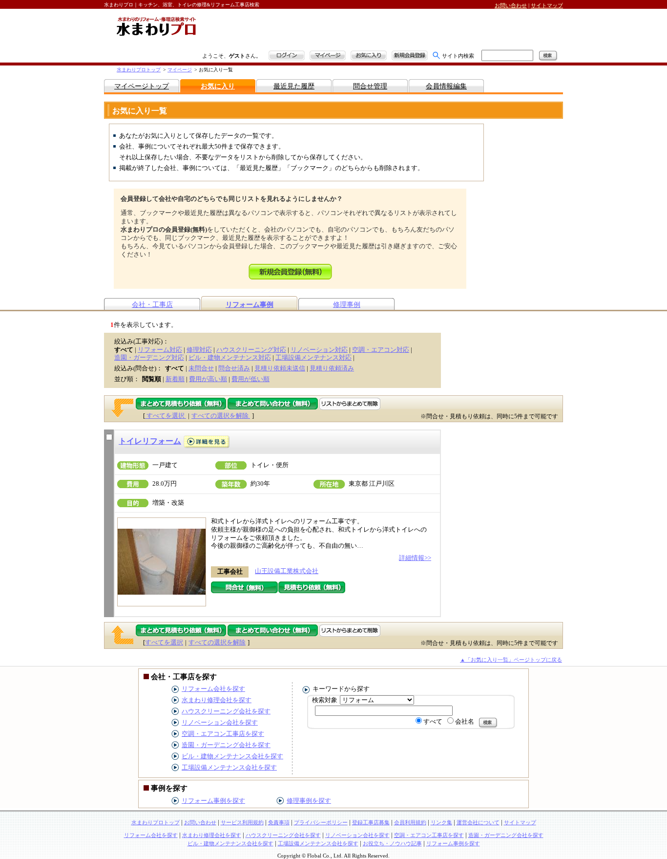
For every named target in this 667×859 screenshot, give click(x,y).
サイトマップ (547, 5)
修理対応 (199, 349)
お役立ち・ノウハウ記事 (392, 843)
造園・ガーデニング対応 (149, 357)
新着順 (175, 379)
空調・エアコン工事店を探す (223, 733)
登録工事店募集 (371, 822)
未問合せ (201, 368)
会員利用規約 (410, 822)
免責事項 (279, 822)
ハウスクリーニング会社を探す (226, 711)
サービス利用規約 (242, 822)
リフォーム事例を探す (213, 800)
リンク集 (441, 822)
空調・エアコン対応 (380, 349)
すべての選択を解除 (220, 415)
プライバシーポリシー (321, 822)
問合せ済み (234, 368)
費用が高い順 (208, 379)
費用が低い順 (250, 379)
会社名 (464, 721)
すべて (432, 721)
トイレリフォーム (150, 441)
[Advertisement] (316, 30)
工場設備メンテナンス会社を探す (229, 767)
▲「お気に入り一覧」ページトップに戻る (511, 660)
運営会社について (478, 822)
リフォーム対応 (160, 349)
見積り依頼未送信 (279, 368)
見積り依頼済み (332, 368)
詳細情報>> (415, 557)
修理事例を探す (309, 800)
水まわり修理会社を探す (216, 700)
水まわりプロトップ (139, 69)
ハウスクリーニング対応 (251, 349)
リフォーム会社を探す (213, 688)
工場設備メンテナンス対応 (313, 357)
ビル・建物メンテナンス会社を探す (232, 756)
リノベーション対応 (319, 349)
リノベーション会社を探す (220, 722)
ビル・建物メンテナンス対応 (229, 357)
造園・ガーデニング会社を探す (226, 745)
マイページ (179, 69)
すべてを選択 (165, 415)
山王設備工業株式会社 (286, 571)
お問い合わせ (511, 5)
